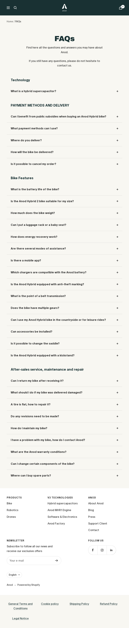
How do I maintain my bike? (29, 428)
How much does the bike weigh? (33, 212)
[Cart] (120, 7)
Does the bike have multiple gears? (35, 307)
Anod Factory (56, 523)
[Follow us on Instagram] (102, 550)
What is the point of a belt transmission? (38, 295)
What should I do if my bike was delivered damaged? (46, 392)
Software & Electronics (62, 516)
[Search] (15, 7)
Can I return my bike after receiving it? (37, 380)
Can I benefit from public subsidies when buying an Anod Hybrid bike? (58, 116)
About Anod (95, 503)
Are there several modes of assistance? (38, 248)
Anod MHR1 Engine (59, 510)
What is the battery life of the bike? (35, 189)
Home (10, 21)
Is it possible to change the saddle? (35, 343)
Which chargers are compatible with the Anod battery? (48, 272)
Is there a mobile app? (26, 260)
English (13, 574)
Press (91, 516)
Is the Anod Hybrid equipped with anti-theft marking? (47, 284)
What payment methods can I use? (34, 128)
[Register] (56, 560)
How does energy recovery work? (34, 236)
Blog (91, 510)
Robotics (12, 510)
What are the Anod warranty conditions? (38, 451)
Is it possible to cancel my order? (33, 163)
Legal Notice (20, 618)
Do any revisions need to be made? (35, 416)
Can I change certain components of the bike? (42, 463)
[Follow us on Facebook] (92, 550)
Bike (9, 503)
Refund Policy (108, 603)
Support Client (97, 523)
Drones (11, 516)
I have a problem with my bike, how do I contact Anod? (48, 439)
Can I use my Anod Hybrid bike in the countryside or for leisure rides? (58, 319)
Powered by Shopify (28, 585)
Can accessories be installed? (31, 331)
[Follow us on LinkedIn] (111, 550)
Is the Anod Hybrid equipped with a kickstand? (42, 355)
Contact (93, 530)
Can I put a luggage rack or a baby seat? (38, 224)
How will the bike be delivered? (32, 152)
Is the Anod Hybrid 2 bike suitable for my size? (42, 201)
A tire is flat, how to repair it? (30, 404)
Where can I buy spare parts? (31, 475)
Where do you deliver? (26, 140)
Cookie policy (50, 603)
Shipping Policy (79, 603)
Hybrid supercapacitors (63, 503)
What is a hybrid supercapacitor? (33, 91)
